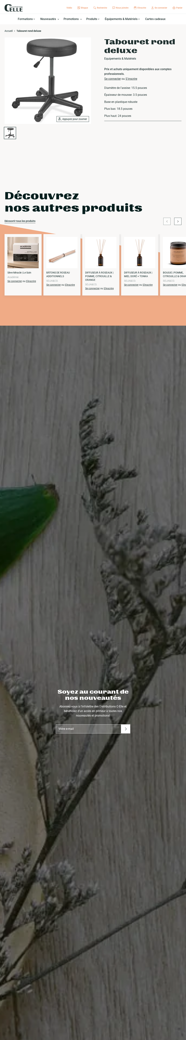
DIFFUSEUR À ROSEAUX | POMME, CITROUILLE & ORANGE (99, 276)
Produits (92, 19)
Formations (25, 19)
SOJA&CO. (52, 280)
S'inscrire (131, 79)
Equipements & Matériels (120, 58)
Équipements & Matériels (121, 19)
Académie (13, 277)
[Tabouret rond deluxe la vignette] (10, 133)
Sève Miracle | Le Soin (19, 272)
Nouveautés (48, 19)
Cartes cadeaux (155, 19)
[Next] (177, 221)
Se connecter (112, 79)
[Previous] (167, 221)
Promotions (71, 19)
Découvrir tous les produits (20, 221)
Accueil (9, 30)
